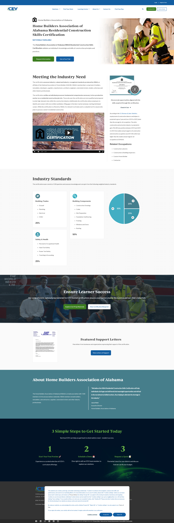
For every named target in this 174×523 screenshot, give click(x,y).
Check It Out (124, 107)
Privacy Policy (96, 521)
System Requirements (113, 521)
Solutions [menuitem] (55, 9)
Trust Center (129, 521)
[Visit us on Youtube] (57, 521)
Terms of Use (104, 521)
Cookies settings (92, 514)
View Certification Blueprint (99, 307)
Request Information (43, 59)
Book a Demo (162, 9)
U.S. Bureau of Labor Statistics (128, 113)
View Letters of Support (101, 353)
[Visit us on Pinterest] (53, 521)
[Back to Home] (12, 9)
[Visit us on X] (49, 521)
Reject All (119, 514)
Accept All (106, 514)
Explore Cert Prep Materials (74, 307)
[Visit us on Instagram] (45, 521)
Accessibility (123, 521)
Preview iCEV (151, 9)
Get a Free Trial (65, 59)
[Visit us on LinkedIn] (40, 521)
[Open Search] (143, 9)
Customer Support (41, 504)
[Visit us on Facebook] (36, 521)
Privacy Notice (73, 495)
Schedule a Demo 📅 (86, 456)
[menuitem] (155, 2)
